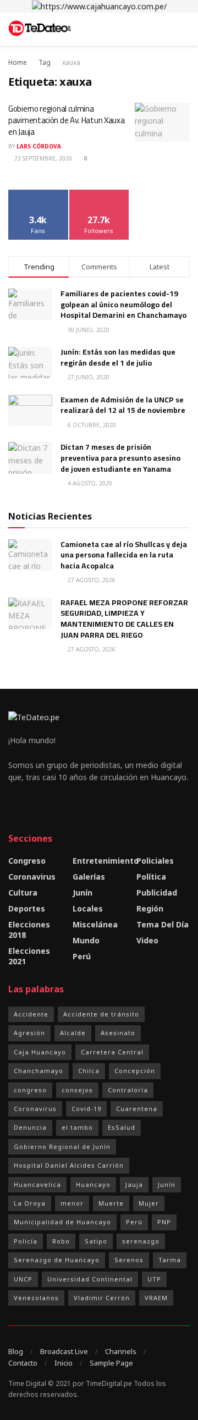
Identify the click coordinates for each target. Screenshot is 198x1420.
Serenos (129, 1260)
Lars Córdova (38, 146)
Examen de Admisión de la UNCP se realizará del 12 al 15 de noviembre (123, 405)
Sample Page (111, 1363)
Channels (120, 1351)
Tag (44, 62)
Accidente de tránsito (101, 1014)
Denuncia (30, 1127)
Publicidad (156, 892)
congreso (30, 1090)
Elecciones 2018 (29, 929)
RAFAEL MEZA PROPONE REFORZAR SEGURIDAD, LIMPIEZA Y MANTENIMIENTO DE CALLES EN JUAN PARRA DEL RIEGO (124, 618)
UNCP (23, 1279)
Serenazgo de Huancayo (57, 1260)
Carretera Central (112, 1052)
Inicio (63, 1363)
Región (149, 908)
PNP (164, 1222)
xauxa (71, 62)
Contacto (22, 1363)
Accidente (31, 1014)
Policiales (155, 860)
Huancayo (93, 1184)
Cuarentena (136, 1108)
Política (151, 876)
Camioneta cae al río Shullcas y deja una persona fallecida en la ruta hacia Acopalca (124, 555)
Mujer (149, 1203)
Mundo (86, 940)
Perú (82, 956)
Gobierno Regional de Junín (62, 1146)
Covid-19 (86, 1108)
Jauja (134, 1184)
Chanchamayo (38, 1071)
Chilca (89, 1071)
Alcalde (73, 1033)
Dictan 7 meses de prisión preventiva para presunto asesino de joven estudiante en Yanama (120, 458)
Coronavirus (32, 876)
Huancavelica (37, 1184)
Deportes (26, 908)
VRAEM (156, 1298)
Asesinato (118, 1033)
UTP (154, 1279)
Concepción (134, 1071)
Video (147, 940)
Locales (88, 908)
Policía (25, 1241)
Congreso (27, 860)
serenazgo (141, 1241)
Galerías (89, 876)
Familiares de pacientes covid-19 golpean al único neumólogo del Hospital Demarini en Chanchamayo (123, 304)
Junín (82, 892)
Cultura (22, 892)
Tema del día (162, 924)
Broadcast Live (64, 1351)
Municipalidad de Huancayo (62, 1222)
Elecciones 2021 (29, 956)
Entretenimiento (106, 860)
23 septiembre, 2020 (42, 158)
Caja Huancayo (40, 1052)
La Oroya (30, 1203)
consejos (77, 1090)
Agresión (29, 1033)
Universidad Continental (90, 1279)
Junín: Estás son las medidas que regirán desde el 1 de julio (118, 357)
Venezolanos (36, 1298)
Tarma (169, 1260)
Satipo (96, 1241)
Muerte (111, 1203)
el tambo (77, 1127)
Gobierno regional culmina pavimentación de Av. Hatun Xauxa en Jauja (66, 120)
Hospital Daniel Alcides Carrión (69, 1165)
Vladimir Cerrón (102, 1298)
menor (72, 1203)
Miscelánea (95, 924)
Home (17, 62)
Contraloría (128, 1090)
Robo (61, 1241)
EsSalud (121, 1127)
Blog (15, 1351)
